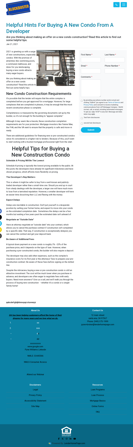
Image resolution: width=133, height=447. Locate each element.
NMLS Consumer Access (35, 362)
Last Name (110, 54)
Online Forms (98, 406)
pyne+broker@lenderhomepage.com (97, 324)
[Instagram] (67, 439)
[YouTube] (75, 439)
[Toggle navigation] (124, 4)
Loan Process (97, 395)
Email (84, 66)
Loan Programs (98, 389)
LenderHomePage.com (74, 443)
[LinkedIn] (70, 439)
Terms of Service (114, 102)
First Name (86, 54)
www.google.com (35, 346)
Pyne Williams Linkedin (35, 349)
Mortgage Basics (97, 401)
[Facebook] (58, 439)
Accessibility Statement (35, 401)
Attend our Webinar (35, 374)
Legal (35, 389)
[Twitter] (63, 439)
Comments (86, 77)
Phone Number (112, 66)
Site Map (35, 406)
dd (38, 339)
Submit (91, 130)
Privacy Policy (89, 105)
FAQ (98, 412)
